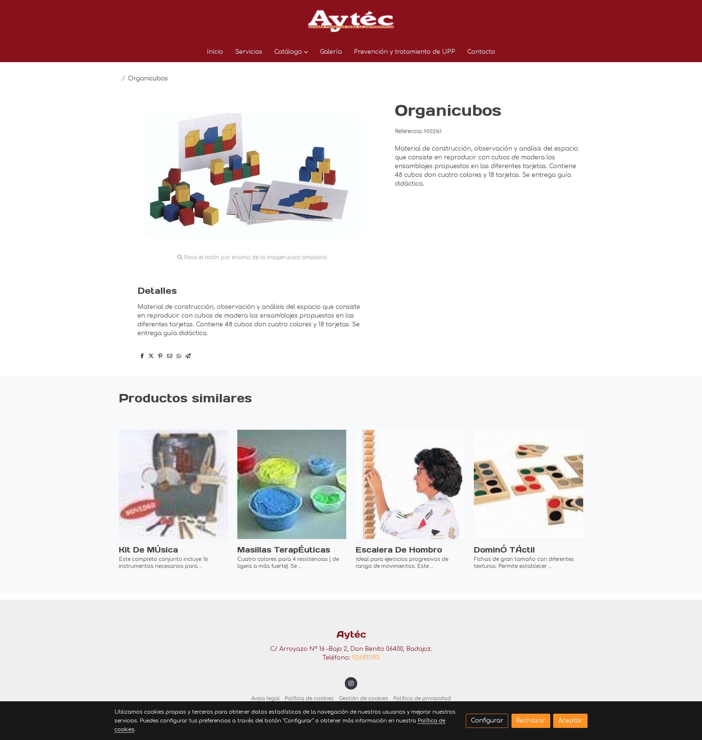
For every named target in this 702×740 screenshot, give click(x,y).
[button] (290, 52)
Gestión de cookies (363, 698)
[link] (351, 20)
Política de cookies (309, 698)
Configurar (487, 720)
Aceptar (570, 720)
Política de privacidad (422, 698)
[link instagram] (351, 683)
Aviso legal (265, 698)
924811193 (366, 657)
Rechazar (530, 720)
